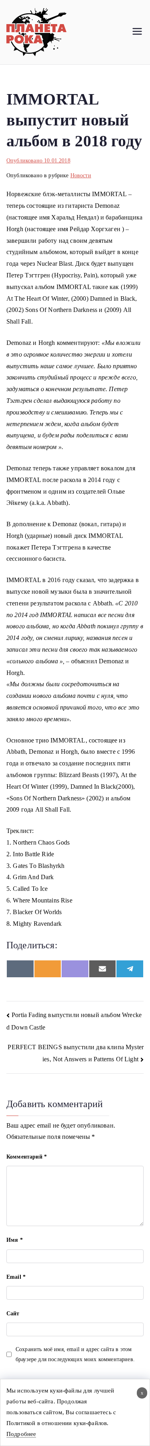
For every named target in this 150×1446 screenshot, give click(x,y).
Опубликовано (38, 161)
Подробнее (21, 1434)
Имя (14, 1240)
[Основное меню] (137, 32)
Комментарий (26, 1157)
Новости (80, 175)
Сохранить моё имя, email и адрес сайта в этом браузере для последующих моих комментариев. (75, 1354)
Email (16, 1277)
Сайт (13, 1314)
